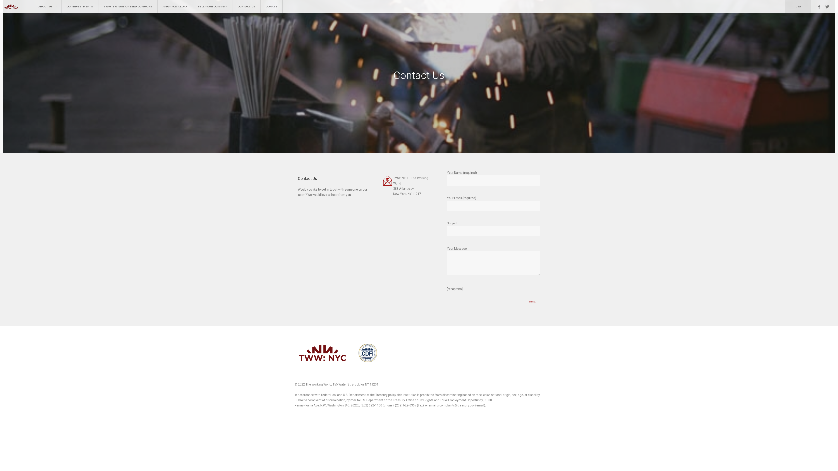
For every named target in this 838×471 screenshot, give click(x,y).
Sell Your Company (212, 6)
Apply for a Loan (175, 6)
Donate (271, 6)
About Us (45, 6)
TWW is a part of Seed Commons (127, 6)
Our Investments (80, 6)
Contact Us (246, 6)
